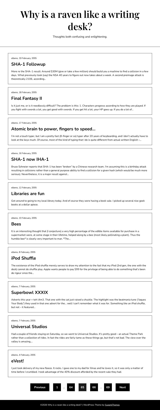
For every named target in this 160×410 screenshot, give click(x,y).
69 (108, 387)
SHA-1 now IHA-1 (30, 159)
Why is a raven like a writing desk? (80, 20)
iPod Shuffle (23, 258)
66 (94, 387)
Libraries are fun (27, 194)
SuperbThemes (112, 404)
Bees (16, 224)
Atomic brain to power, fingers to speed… (53, 129)
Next (123, 387)
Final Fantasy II (26, 98)
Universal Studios (29, 327)
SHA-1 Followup (28, 64)
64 (71, 387)
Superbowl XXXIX (29, 292)
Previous (39, 387)
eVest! (17, 361)
